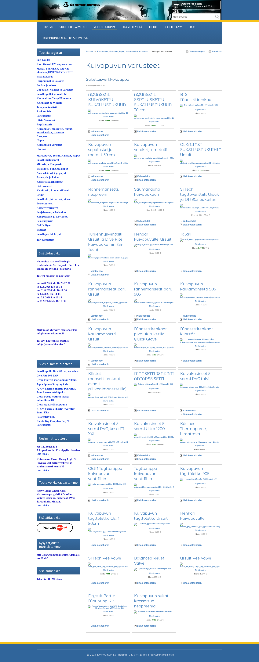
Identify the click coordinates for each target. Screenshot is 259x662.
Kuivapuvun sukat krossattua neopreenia (151, 601)
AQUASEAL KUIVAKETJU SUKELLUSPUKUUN (107, 99)
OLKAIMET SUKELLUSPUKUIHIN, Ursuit (201, 149)
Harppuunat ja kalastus (50, 81)
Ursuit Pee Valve (195, 558)
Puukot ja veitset (46, 85)
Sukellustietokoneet (48, 160)
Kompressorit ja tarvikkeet (52, 216)
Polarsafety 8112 (46, 417)
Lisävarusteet (44, 186)
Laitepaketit (44, 115)
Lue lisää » (43, 453)
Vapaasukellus (45, 76)
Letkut (40, 194)
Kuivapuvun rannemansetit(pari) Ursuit (107, 289)
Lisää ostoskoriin (100, 135)
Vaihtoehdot (97, 131)
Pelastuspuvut (45, 221)
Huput (40, 140)
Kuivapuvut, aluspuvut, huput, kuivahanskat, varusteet (122, 51)
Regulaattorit (44, 124)
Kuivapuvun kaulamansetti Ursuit (102, 334)
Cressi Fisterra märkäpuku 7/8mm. (57, 380)
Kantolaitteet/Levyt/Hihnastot (54, 98)
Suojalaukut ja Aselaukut (51, 212)
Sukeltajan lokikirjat (49, 234)
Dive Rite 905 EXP (47, 375)
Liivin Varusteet (46, 120)
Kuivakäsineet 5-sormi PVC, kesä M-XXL (107, 428)
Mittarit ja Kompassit (49, 164)
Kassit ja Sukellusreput (50, 181)
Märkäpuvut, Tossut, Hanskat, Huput (58, 155)
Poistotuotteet (45, 203)
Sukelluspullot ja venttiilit (52, 94)
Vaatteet (41, 229)
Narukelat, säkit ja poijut (51, 173)
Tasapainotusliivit (47, 107)
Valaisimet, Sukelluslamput (52, 168)
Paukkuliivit (44, 111)
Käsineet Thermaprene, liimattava (193, 428)
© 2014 (91, 654)
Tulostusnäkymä (196, 51)
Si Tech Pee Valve (104, 558)
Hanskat (41, 149)
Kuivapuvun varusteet (49, 144)
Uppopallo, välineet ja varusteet (55, 89)
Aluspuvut (43, 136)
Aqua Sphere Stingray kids (52, 384)
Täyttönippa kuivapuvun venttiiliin (145, 473)
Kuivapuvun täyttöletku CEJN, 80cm (104, 518)
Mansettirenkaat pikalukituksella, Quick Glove (150, 334)
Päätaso (89, 51)
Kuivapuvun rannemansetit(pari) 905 (153, 289)
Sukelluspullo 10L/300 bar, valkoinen (58, 371)
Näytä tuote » (108, 117)
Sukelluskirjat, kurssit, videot (54, 199)
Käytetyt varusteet (47, 208)
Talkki (185, 234)
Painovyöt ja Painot (48, 177)
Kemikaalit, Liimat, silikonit (53, 190)
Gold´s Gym (44, 225)
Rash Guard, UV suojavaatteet (54, 64)
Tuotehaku (216, 51)
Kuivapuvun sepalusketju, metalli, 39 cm (101, 149)
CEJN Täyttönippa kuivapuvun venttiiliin (105, 473)
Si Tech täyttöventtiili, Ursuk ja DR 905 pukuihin (199, 194)
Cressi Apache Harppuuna (52, 404)
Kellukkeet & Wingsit (49, 102)
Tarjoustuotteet (45, 239)
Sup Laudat (43, 60)
